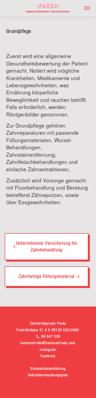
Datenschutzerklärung (48, 368)
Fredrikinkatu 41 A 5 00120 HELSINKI (47, 330)
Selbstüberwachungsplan (48, 375)
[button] (87, 8)
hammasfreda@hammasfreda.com (47, 343)
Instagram (48, 349)
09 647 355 (50, 336)
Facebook (47, 356)
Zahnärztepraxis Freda (48, 323)
